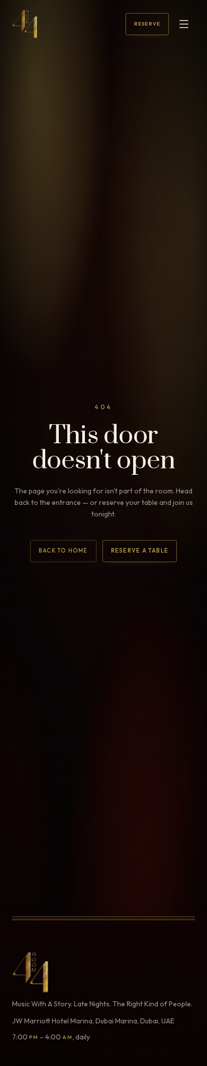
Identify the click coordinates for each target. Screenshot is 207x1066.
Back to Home (63, 550)
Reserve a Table (139, 550)
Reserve (147, 24)
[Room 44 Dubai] (24, 24)
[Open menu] (184, 24)
